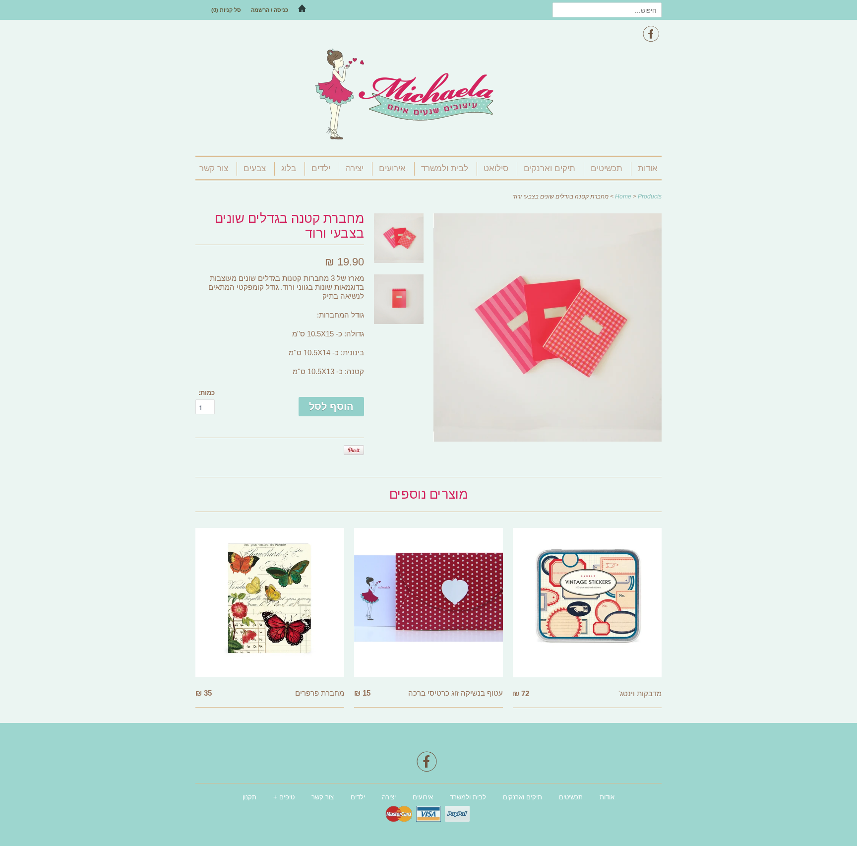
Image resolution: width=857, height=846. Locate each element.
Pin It (354, 450)
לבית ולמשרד (444, 168)
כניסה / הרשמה (269, 10)
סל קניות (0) (226, 10)
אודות (648, 168)
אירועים (392, 168)
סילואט (496, 168)
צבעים (255, 168)
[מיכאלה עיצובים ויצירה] (428, 95)
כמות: (206, 392)
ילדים (320, 168)
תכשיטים (606, 168)
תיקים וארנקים (549, 168)
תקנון (249, 797)
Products (650, 196)
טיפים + (284, 797)
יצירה (355, 168)
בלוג (288, 168)
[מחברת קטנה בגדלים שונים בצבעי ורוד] (547, 439)
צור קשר (213, 168)
